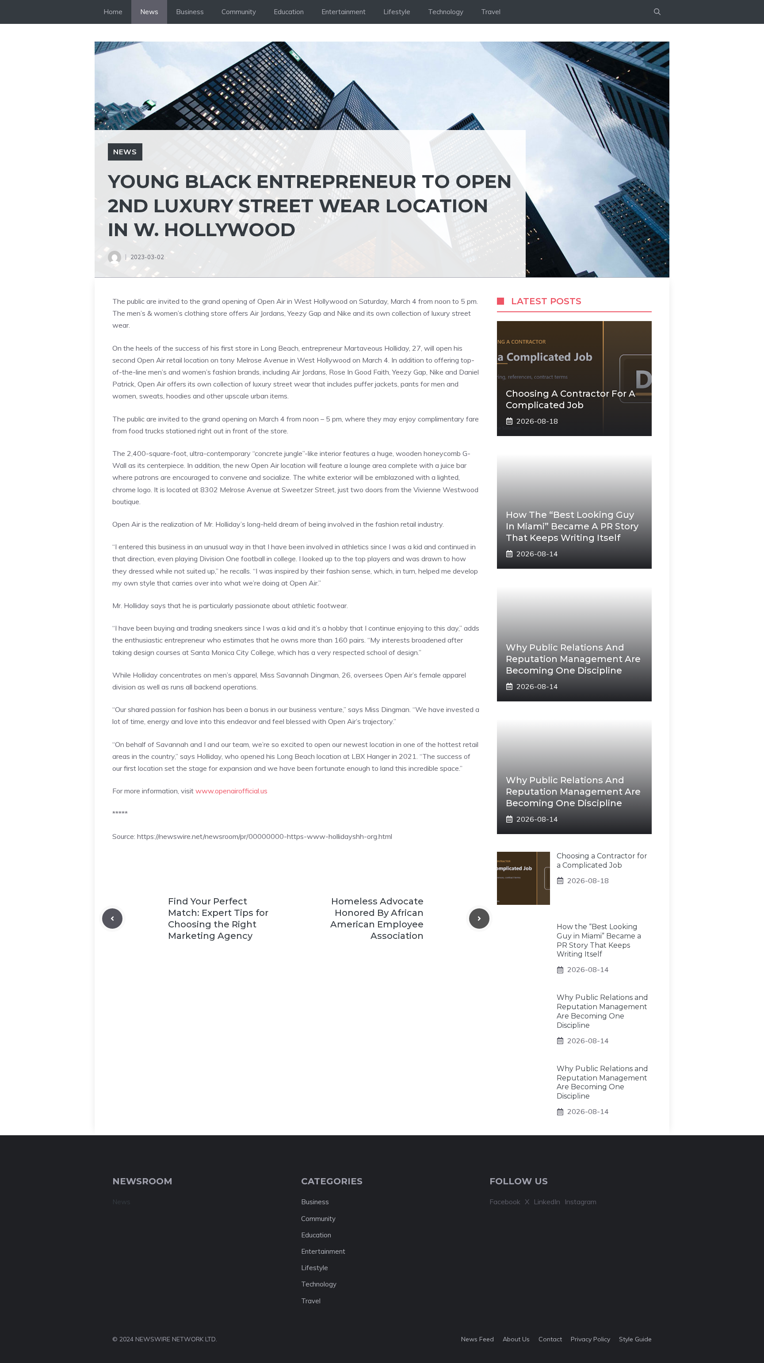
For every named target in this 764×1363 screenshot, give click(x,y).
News (149, 12)
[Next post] (479, 918)
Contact (550, 1339)
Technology (445, 12)
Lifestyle (396, 12)
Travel (490, 12)
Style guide (635, 1339)
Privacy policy (590, 1339)
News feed (477, 1339)
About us (516, 1339)
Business (190, 12)
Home (112, 12)
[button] (657, 12)
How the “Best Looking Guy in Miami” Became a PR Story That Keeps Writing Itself (572, 526)
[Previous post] (112, 918)
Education (289, 12)
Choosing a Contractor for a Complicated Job (602, 860)
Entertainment (343, 12)
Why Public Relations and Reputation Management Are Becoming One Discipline (573, 659)
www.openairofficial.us (231, 790)
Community (239, 12)
